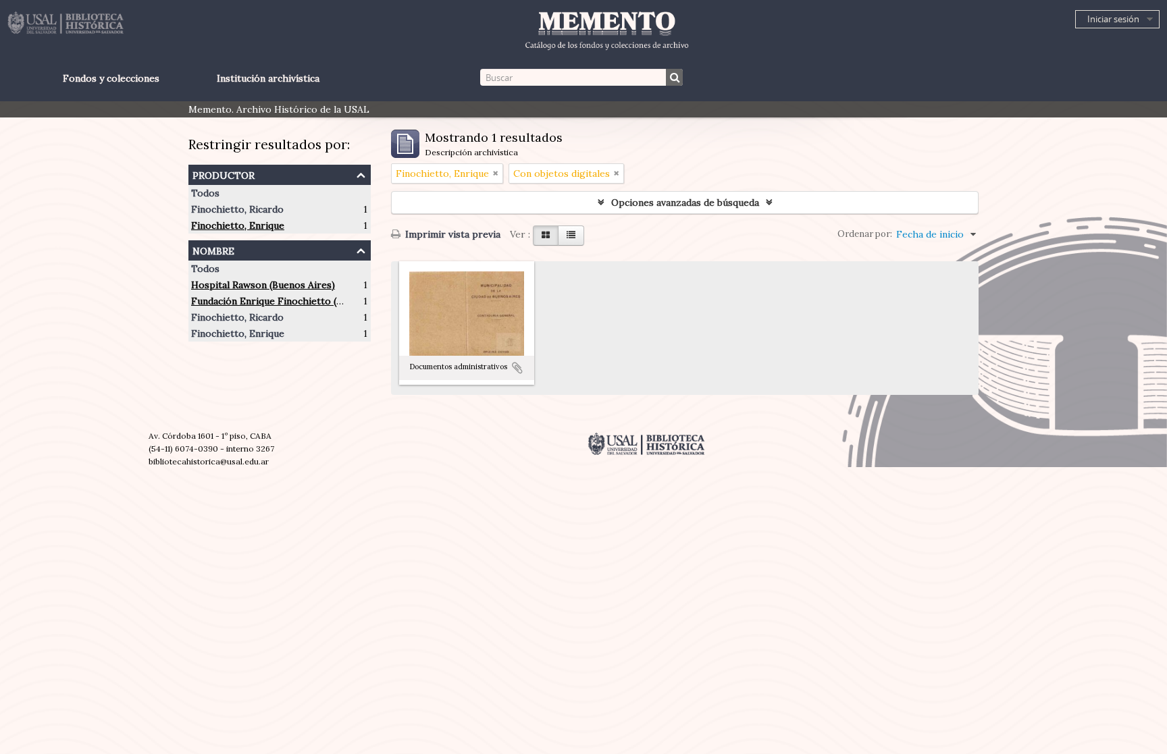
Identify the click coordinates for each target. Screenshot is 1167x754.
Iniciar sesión (1113, 19)
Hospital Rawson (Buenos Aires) (263, 285)
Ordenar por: (864, 234)
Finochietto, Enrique (237, 225)
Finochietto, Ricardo (237, 209)
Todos (205, 193)
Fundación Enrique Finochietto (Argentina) (287, 301)
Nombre (213, 249)
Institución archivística (268, 78)
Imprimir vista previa (451, 234)
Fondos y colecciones (111, 78)
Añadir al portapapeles (517, 368)
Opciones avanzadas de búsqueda (685, 202)
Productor (223, 173)
